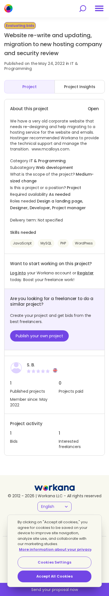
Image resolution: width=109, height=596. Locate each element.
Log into (18, 273)
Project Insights (79, 86)
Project (29, 86)
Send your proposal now (54, 589)
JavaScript (22, 243)
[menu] (99, 8)
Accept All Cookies (54, 576)
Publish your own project (39, 336)
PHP (63, 243)
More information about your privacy (55, 549)
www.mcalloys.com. (51, 149)
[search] (83, 8)
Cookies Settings (54, 562)
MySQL (46, 243)
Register (85, 273)
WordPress (84, 243)
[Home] (8, 8)
